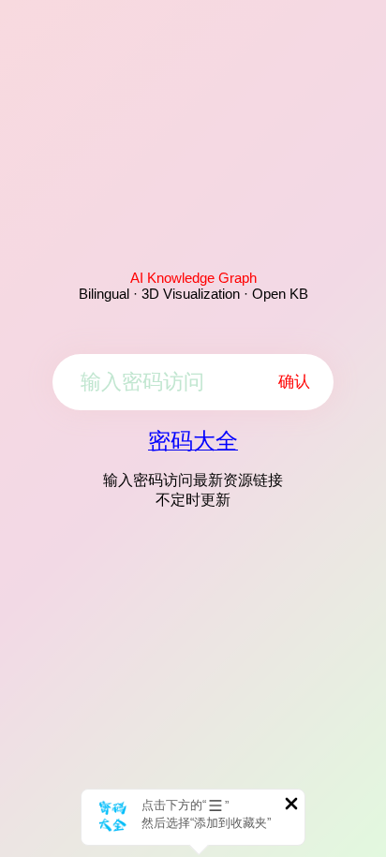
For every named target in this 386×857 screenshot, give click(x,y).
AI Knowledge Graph (193, 278)
